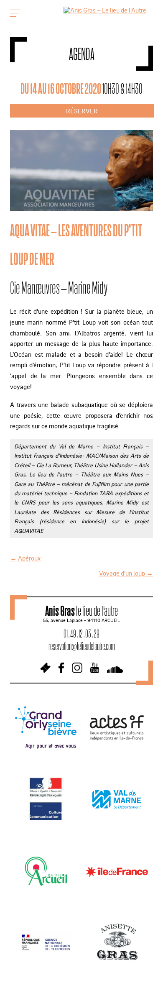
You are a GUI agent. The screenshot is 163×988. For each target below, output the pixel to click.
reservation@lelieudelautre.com (81, 646)
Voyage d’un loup (126, 573)
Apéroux (25, 558)
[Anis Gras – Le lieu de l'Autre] (105, 10)
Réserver (82, 111)
